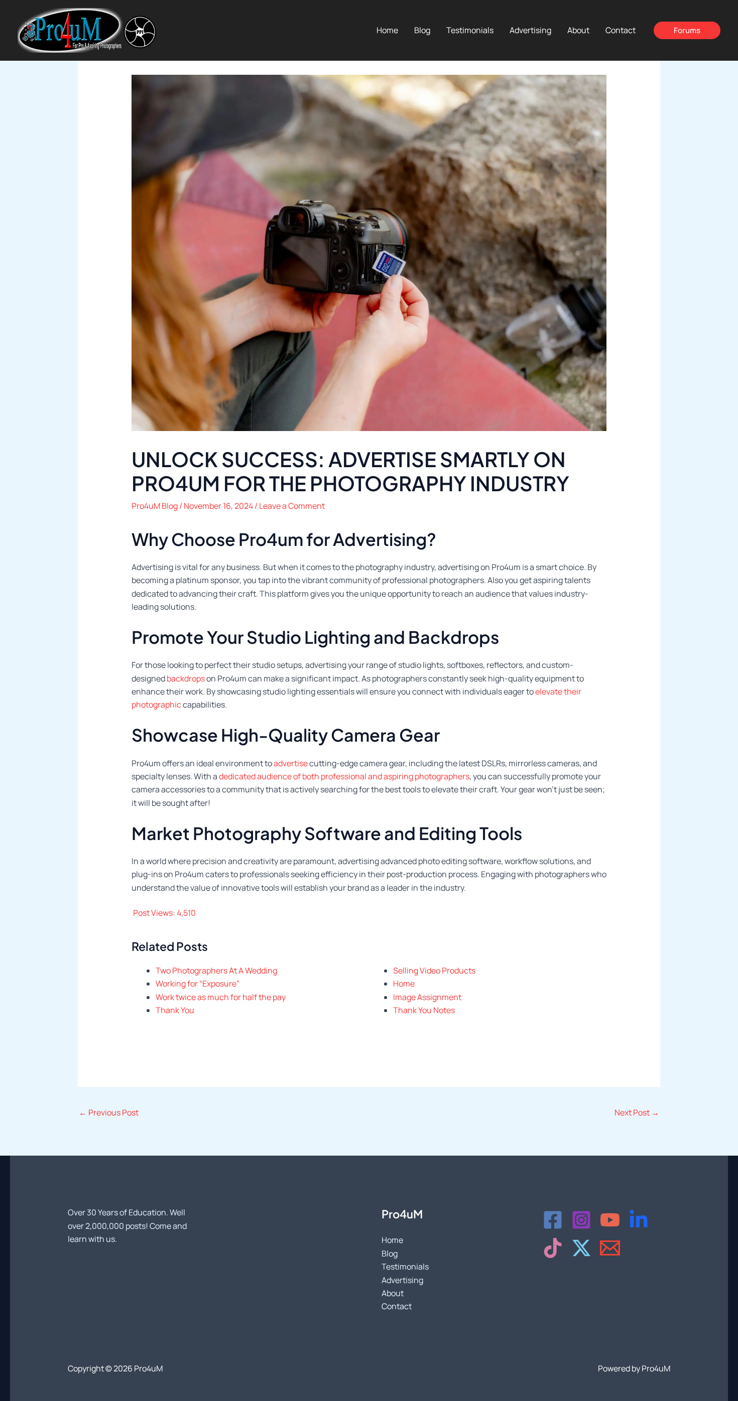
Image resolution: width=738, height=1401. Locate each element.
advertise (291, 763)
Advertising (402, 1280)
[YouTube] (610, 1220)
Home (392, 1239)
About (393, 1293)
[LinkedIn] (639, 1220)
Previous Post (109, 1112)
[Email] (610, 1248)
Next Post (636, 1112)
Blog (390, 1253)
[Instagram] (581, 1220)
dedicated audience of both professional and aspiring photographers (344, 776)
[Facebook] (553, 1220)
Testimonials (405, 1266)
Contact (397, 1306)
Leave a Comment (292, 505)
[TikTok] (553, 1248)
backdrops (186, 678)
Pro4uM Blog (155, 505)
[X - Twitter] (581, 1248)
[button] (687, 30)
